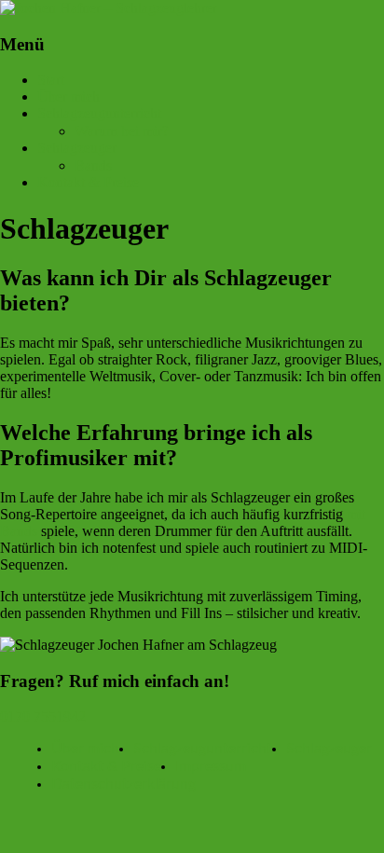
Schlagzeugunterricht (99, 113)
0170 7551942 (43, 716)
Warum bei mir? (122, 131)
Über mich (68, 96)
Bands (93, 165)
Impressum (210, 766)
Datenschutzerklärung (123, 784)
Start (50, 80)
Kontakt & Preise (88, 182)
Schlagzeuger (77, 148)
